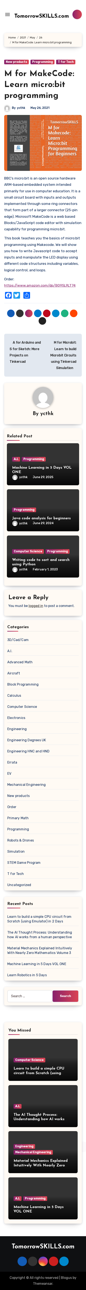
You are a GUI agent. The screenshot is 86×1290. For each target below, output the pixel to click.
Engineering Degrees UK (26, 740)
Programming (42, 62)
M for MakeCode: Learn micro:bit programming (39, 85)
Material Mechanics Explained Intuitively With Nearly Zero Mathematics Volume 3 (41, 1165)
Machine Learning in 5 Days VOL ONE (36, 964)
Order (11, 807)
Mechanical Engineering (26, 785)
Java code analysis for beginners (41, 518)
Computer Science (28, 551)
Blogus (66, 1278)
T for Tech (66, 62)
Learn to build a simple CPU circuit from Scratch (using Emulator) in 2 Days (39, 1073)
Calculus (14, 696)
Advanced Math (20, 662)
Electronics (16, 718)
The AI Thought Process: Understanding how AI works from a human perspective (39, 1119)
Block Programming (23, 684)
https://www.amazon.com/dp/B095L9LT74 (40, 285)
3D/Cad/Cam (18, 640)
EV (9, 774)
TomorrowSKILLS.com (41, 16)
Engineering (17, 729)
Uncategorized (19, 885)
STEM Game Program (23, 863)
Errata (12, 762)
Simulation (16, 851)
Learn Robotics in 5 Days (27, 975)
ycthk (21, 108)
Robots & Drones (20, 840)
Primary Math (18, 818)
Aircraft (13, 673)
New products (16, 62)
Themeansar (42, 1284)
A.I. (16, 459)
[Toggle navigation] (7, 14)
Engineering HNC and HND (28, 751)
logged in (36, 606)
